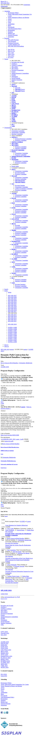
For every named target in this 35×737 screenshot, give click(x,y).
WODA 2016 (4, 667)
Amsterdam (11, 24)
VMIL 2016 (4, 666)
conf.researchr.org (9, 597)
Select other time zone (9, 382)
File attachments (5, 437)
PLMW (13, 75)
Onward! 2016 (5, 633)
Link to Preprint (5, 433)
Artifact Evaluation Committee (23, 188)
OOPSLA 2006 (12, 332)
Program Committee (20, 140)
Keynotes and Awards (17, 62)
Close (2, 403)
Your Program (12, 41)
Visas (9, 22)
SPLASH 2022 (12, 303)
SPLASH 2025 (12, 298)
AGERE (22, 521)
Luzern (23, 407)
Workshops (14, 76)
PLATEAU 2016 (5, 658)
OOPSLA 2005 (12, 334)
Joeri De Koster (17, 551)
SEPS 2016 (4, 664)
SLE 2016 (4, 635)
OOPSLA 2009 (12, 327)
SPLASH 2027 (12, 295)
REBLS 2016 (5, 659)
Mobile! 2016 (4, 653)
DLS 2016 (4, 674)
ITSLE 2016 (4, 648)
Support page (4, 598)
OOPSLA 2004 (12, 335)
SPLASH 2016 (5, 349)
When (2, 405)
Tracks (6, 59)
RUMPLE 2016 (5, 661)
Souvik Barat (20, 530)
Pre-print (7, 543)
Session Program (5, 508)
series (11, 349)
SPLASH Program (13, 40)
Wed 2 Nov (11, 54)
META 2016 (4, 651)
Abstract (3, 411)
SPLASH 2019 (12, 308)
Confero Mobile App (14, 44)
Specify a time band (22, 400)
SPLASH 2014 (12, 316)
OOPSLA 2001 (12, 340)
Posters (13, 72)
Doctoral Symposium (17, 70)
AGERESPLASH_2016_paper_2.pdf (12, 439)
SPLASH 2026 (12, 297)
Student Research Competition (20, 73)
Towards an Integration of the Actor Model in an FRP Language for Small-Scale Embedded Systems (19, 560)
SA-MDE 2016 (5, 662)
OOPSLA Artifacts (16, 65)
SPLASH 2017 (12, 311)
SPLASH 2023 (12, 302)
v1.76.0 (17, 597)
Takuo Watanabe (12, 564)
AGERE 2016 (5, 367)
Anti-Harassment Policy (14, 28)
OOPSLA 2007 (12, 330)
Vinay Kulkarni (9, 530)
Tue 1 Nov (11, 52)
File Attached (9, 531)
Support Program (13, 35)
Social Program (15, 78)
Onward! (17, 87)
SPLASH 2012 (12, 319)
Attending (7, 11)
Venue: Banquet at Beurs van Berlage (18, 17)
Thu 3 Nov (11, 56)
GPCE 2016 (4, 631)
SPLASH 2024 (12, 300)
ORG (13, 81)
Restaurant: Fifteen (13, 12)
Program (6, 38)
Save (2, 401)
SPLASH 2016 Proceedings (16, 46)
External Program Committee (23, 139)
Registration (11, 30)
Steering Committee (17, 134)
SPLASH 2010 (12, 324)
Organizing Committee (17, 131)
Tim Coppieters (11, 550)
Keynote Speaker (20, 172)
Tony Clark (10, 528)
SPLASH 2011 (12, 321)
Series (9, 292)
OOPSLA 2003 (12, 337)
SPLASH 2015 (12, 314)
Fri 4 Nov (10, 57)
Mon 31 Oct (11, 51)
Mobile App (11, 33)
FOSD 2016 (4, 646)
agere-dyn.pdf (9, 441)
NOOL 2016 (4, 654)
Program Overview (13, 43)
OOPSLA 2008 (12, 329)
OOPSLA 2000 (12, 342)
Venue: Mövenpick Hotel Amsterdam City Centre (15, 684)
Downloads (11, 27)
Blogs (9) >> (4, 1)
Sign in (6, 345)
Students (10, 32)
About (9, 19)
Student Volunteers (16, 79)
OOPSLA (14, 64)
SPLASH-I (14, 67)
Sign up (6, 346)
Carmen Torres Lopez (13, 576)
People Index (15, 166)
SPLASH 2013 (12, 318)
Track (2, 365)
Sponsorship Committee (18, 132)
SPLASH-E (14, 68)
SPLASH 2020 (12, 306)
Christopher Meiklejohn (25, 363)
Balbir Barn (30, 530)
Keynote (17, 225)
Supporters (11, 36)
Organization (8, 127)
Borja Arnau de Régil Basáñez (9, 363)
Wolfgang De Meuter (24, 553)
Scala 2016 (4, 676)
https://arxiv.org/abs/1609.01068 (10, 435)
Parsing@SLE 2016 (6, 656)
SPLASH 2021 (12, 305)
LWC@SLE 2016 (6, 650)
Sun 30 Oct (11, 49)
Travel (9, 20)
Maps (9, 25)
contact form (4, 594)
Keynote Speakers (20, 284)
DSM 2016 (4, 645)
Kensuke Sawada (19, 566)
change (6, 516)
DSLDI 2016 (4, 643)
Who (2, 361)
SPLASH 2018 (12, 310)
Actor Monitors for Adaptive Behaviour (16, 525)
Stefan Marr (25, 576)
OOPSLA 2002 (12, 338)
